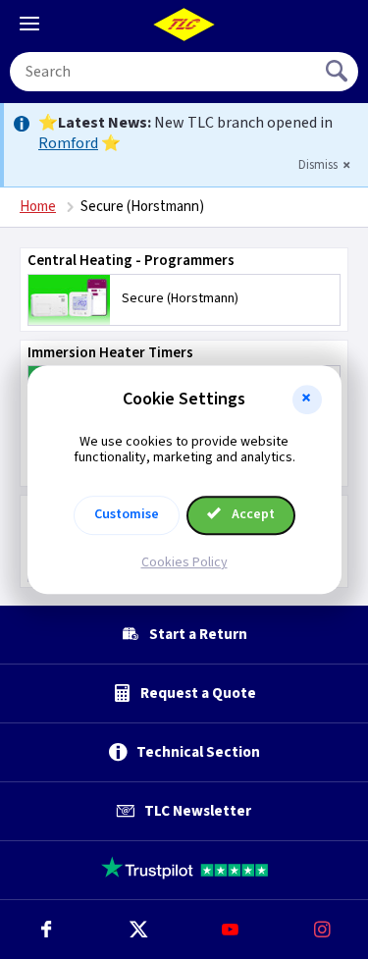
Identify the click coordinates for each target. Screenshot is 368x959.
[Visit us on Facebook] (46, 929)
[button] (307, 399)
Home (38, 206)
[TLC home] (184, 24)
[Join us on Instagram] (322, 929)
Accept (252, 514)
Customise (126, 514)
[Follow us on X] (138, 929)
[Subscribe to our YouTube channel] (230, 929)
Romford (68, 143)
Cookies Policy (184, 562)
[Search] (338, 71)
